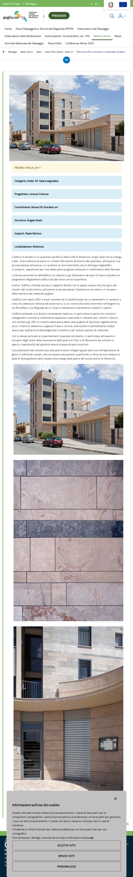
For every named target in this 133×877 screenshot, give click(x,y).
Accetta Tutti (66, 845)
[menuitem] (8, 29)
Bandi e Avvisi (27, 51)
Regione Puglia (11, 4)
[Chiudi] (112, 16)
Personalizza (66, 866)
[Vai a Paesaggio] (21, 16)
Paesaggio (12, 51)
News (39, 51)
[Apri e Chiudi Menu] (66, 60)
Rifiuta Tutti (66, 856)
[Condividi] (127, 824)
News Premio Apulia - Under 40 (59, 51)
